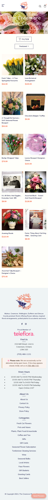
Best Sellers (24, 478)
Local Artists (24, 462)
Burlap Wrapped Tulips (10, 158)
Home (10, 29)
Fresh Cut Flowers (24, 423)
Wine (24, 455)
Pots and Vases (24, 427)
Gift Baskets (24, 470)
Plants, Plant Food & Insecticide (24, 431)
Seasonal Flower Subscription (24, 447)
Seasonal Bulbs (24, 459)
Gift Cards (24, 443)
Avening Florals (7, 233)
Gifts (24, 439)
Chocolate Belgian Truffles (35, 116)
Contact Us (24, 403)
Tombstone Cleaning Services (24, 451)
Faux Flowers (24, 466)
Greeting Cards (24, 474)
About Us (24, 399)
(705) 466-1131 (24, 354)
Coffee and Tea (24, 435)
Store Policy (24, 411)
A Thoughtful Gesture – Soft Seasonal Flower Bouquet (11, 120)
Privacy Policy (24, 407)
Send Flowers (38, 496)
